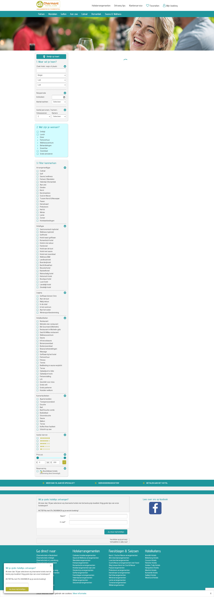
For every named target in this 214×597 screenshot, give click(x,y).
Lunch (42, 134)
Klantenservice (135, 5)
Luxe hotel (44, 282)
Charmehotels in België (45, 558)
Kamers (55, 113)
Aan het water (45, 310)
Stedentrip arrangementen (83, 570)
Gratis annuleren (46, 154)
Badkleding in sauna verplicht (51, 365)
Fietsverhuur (45, 140)
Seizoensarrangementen (82, 582)
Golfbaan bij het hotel (48, 354)
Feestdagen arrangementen (83, 575)
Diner (42, 137)
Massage (43, 351)
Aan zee (74, 14)
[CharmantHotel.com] (48, 5)
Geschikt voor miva (47, 382)
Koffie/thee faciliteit (47, 426)
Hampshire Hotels (152, 568)
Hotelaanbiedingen (47, 220)
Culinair (84, 14)
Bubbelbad (44, 413)
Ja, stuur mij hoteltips (116, 532)
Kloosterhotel (45, 268)
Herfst (42, 209)
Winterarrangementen (117, 577)
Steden (43, 187)
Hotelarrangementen (101, 5)
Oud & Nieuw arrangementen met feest (124, 563)
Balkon (42, 421)
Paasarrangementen (117, 568)
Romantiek (96, 14)
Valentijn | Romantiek (48, 182)
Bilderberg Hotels (151, 558)
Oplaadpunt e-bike (47, 371)
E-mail (62, 522)
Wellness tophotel (47, 232)
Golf (41, 173)
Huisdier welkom (46, 390)
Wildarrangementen (80, 580)
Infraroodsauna (46, 340)
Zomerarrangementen (117, 582)
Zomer (42, 218)
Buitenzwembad (46, 346)
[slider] (37, 458)
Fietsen (41, 14)
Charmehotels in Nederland (46, 555)
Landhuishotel (45, 259)
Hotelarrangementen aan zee (84, 568)
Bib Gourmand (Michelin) (49, 327)
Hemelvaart (44, 204)
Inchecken (40, 97)
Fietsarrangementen (80, 563)
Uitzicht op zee (46, 429)
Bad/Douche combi (47, 410)
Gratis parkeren (46, 387)
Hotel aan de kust (46, 248)
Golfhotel (43, 235)
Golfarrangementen (80, 572)
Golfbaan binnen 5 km (48, 296)
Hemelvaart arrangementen (119, 572)
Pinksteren (44, 207)
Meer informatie (79, 593)
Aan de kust (44, 299)
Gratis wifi (43, 385)
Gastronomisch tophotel (49, 229)
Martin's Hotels (150, 570)
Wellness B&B (45, 257)
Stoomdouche (45, 415)
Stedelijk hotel (45, 287)
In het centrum (45, 307)
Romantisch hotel (46, 240)
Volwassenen (41, 113)
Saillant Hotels (150, 575)
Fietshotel (44, 246)
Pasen (42, 201)
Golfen (63, 14)
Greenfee (43, 148)
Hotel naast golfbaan (48, 237)
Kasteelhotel (45, 270)
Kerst (42, 190)
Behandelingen (46, 145)
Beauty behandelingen (48, 349)
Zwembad (44, 151)
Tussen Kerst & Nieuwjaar (50, 198)
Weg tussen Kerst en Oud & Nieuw (122, 565)
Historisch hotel (46, 276)
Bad (41, 407)
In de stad (43, 304)
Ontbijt (42, 131)
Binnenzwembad (46, 343)
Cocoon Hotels (150, 560)
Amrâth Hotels (150, 555)
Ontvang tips (119, 5)
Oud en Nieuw (45, 196)
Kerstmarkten (45, 193)
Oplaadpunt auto (46, 373)
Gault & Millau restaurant (49, 332)
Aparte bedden (46, 399)
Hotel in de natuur (47, 243)
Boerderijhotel (45, 262)
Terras (42, 368)
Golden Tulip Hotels (152, 565)
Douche (43, 404)
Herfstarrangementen (117, 575)
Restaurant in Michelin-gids (50, 329)
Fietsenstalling (45, 376)
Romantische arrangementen (84, 565)
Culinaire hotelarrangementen (84, 555)
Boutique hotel (45, 279)
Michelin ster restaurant (49, 324)
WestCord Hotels (151, 577)
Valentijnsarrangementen (82, 577)
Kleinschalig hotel (46, 273)
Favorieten (154, 5)
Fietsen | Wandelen (47, 179)
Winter (42, 212)
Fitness (42, 360)
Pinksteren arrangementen (119, 570)
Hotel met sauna (46, 251)
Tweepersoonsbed (47, 402)
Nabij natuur (44, 301)
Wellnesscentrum (47, 143)
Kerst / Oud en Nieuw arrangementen (123, 555)
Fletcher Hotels (151, 563)
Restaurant (44, 321)
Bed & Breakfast (46, 265)
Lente (42, 215)
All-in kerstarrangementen (119, 558)
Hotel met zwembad (47, 254)
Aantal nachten (42, 102)
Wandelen (52, 14)
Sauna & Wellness (113, 14)
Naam (62, 516)
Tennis (42, 362)
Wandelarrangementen (81, 560)
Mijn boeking (172, 5)
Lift (41, 379)
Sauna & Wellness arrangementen (86, 558)
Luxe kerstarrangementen (119, 560)
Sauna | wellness (46, 176)
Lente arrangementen (117, 580)
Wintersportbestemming (49, 312)
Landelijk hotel (45, 284)
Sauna (42, 338)
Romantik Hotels (151, 572)
